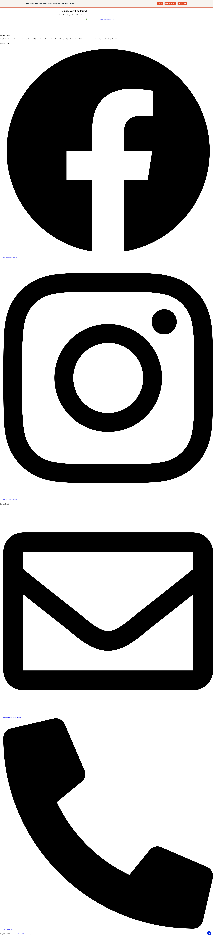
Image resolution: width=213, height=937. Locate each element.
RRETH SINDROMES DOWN (43, 3)
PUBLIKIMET (65, 3)
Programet (57, 3)
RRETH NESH (30, 3)
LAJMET (72, 3)
